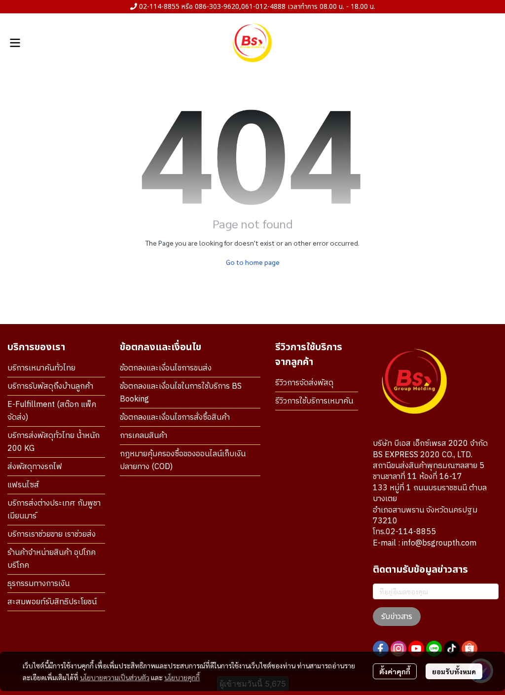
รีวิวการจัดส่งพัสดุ (304, 383)
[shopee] (469, 649)
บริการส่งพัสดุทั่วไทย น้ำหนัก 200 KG (53, 442)
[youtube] (416, 649)
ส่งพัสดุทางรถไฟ (34, 467)
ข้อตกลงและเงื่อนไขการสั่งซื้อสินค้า (175, 417)
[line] (434, 649)
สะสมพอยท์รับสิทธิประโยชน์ (52, 602)
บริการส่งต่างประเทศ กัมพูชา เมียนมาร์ (54, 510)
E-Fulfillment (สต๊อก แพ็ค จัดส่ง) (51, 411)
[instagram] (398, 649)
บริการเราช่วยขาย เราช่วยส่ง (51, 534)
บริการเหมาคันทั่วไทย (41, 368)
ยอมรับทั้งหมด (454, 671)
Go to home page (253, 261)
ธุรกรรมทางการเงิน (38, 583)
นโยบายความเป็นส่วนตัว (114, 677)
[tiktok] (452, 649)
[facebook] (381, 649)
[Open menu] (15, 43)
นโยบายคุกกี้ (182, 677)
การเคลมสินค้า (143, 435)
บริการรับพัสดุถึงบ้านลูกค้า (50, 386)
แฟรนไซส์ (23, 485)
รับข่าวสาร (396, 616)
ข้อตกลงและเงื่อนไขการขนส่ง (166, 368)
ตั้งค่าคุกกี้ (394, 671)
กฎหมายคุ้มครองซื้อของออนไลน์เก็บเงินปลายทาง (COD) (183, 460)
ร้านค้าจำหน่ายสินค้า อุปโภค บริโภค (51, 559)
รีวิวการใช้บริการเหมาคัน (314, 401)
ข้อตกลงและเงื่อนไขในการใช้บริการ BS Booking (181, 393)
